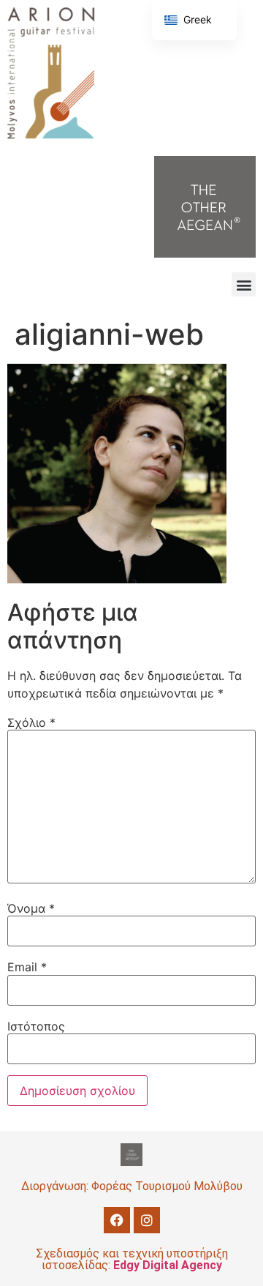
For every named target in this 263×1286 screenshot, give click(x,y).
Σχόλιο (31, 722)
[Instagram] (147, 1220)
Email (27, 967)
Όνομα (31, 908)
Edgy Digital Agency (167, 1265)
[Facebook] (117, 1220)
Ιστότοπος (36, 1026)
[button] (244, 284)
